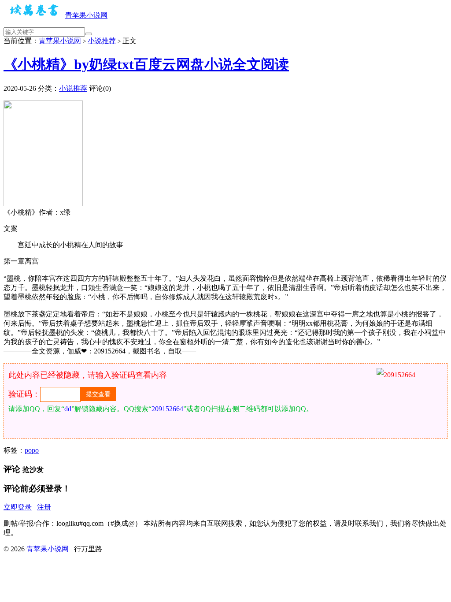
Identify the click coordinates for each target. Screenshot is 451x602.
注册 (44, 507)
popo (32, 450)
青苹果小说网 (86, 15)
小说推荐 (102, 41)
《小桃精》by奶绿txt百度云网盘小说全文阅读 (146, 64)
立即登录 (18, 507)
